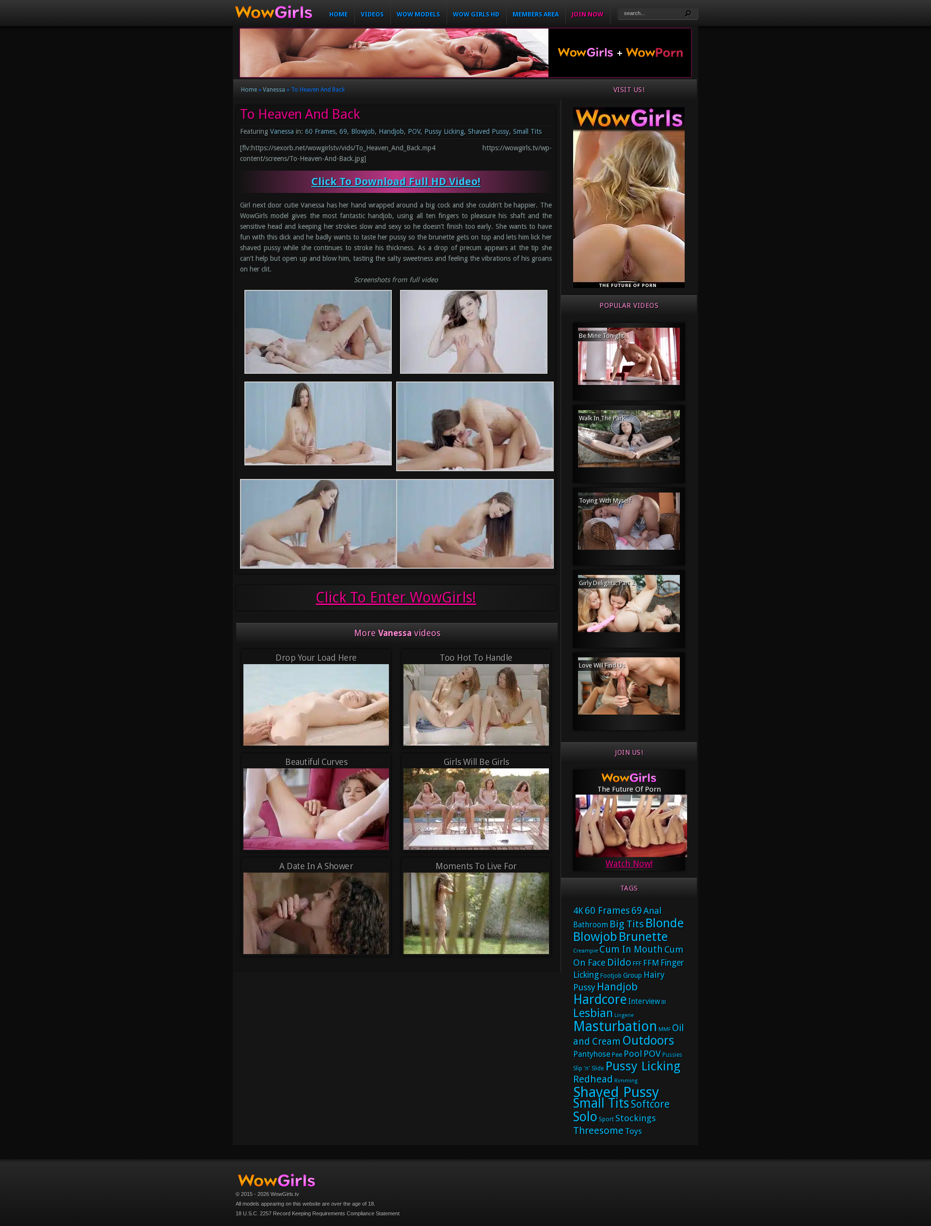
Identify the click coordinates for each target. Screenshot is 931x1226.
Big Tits (627, 924)
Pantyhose (591, 1054)
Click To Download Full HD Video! (396, 181)
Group (632, 975)
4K (578, 911)
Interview (644, 1001)
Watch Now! (629, 864)
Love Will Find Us (602, 665)
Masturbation (615, 1027)
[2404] (629, 286)
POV (414, 131)
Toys (633, 1131)
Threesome (598, 1130)
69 (343, 131)
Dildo (619, 962)
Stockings (635, 1118)
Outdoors (648, 1041)
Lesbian (593, 1013)
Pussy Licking (444, 131)
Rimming (626, 1081)
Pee (617, 1054)
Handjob (391, 131)
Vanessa (274, 89)
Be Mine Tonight (601, 335)
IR (663, 1002)
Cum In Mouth (631, 949)
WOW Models (418, 14)
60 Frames (320, 131)
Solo (585, 1116)
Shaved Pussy (488, 131)
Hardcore (600, 999)
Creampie (585, 951)
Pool (633, 1054)
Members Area (536, 14)
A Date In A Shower (316, 866)
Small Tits (527, 131)
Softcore (650, 1104)
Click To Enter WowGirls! (396, 597)
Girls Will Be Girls (476, 762)
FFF (637, 963)
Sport (606, 1119)
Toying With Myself (605, 500)
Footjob (611, 975)
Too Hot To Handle (476, 658)
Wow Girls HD (476, 14)
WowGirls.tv (285, 1194)
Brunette (643, 936)
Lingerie (624, 1015)
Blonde (664, 923)
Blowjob (363, 131)
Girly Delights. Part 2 (607, 583)
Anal (652, 911)
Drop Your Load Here (316, 658)
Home (338, 14)
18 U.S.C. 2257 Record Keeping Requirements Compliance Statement (318, 1213)
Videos (372, 14)
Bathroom (590, 925)
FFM (651, 963)
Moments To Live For (476, 866)
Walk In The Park (602, 418)
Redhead (593, 1079)
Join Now (587, 14)
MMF (664, 1029)
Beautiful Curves (316, 762)
